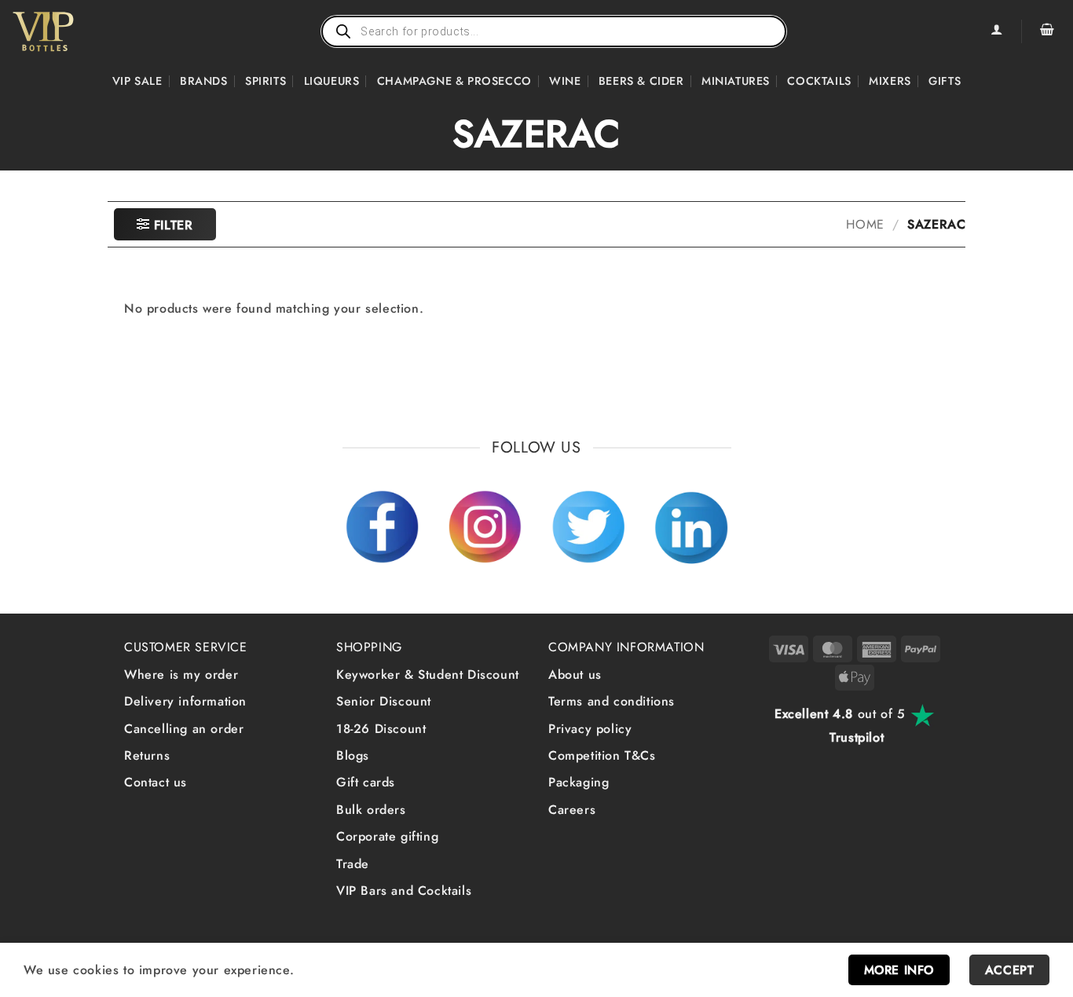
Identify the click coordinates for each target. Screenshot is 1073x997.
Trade (352, 864)
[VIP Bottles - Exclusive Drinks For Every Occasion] (77, 31)
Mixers (890, 81)
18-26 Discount (381, 729)
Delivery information (185, 701)
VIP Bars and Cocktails (403, 891)
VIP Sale (137, 81)
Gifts (944, 81)
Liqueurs (332, 81)
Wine (564, 81)
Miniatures (735, 81)
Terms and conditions (611, 701)
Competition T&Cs (602, 755)
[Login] (996, 31)
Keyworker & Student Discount (427, 674)
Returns (147, 755)
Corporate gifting (387, 836)
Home (865, 224)
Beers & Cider (641, 81)
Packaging (578, 782)
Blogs (352, 755)
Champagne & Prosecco (454, 81)
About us (575, 674)
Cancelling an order (184, 729)
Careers (571, 810)
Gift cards (365, 782)
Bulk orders (371, 810)
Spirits (265, 81)
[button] (1047, 31)
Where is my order (181, 674)
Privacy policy (590, 729)
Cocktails (819, 81)
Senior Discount (383, 701)
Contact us (155, 782)
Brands (204, 81)
